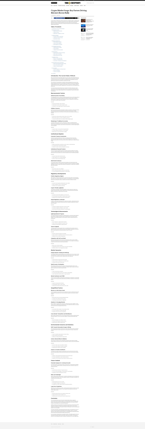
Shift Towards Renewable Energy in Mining (60, 63)
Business (81, 5)
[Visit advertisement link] (72, 8)
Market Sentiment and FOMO (58, 55)
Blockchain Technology (61, 5)
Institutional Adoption (55, 35)
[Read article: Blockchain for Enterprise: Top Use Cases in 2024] (83, 25)
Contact (61, 0)
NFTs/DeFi (67, 5)
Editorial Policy (54, 0)
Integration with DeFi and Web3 (58, 49)
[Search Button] (93, 0)
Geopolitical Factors (55, 57)
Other (84, 5)
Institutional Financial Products (58, 37)
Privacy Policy (58, 0)
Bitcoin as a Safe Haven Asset (58, 58)
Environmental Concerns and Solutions (58, 62)
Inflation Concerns (56, 32)
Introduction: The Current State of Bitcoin (58, 28)
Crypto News (55, 5)
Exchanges (71, 5)
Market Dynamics (54, 51)
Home (51, 0)
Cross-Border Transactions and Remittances (60, 60)
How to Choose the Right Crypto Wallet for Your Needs (89, 29)
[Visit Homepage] (72, 2)
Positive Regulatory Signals (57, 41)
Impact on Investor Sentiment (58, 66)
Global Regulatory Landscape (58, 44)
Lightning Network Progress (58, 47)
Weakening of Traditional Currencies (59, 33)
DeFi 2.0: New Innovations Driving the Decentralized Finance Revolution (90, 34)
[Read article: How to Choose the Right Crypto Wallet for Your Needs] (83, 30)
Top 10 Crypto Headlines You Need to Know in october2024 (89, 38)
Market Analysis (76, 5)
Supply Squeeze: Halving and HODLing (59, 52)
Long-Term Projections (57, 71)
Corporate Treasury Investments (58, 36)
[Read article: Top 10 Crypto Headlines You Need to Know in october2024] (83, 38)
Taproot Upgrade (56, 48)
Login (85, 0)
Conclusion (54, 73)
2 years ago (88, 26)
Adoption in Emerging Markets (58, 59)
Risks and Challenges (57, 70)
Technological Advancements (56, 46)
